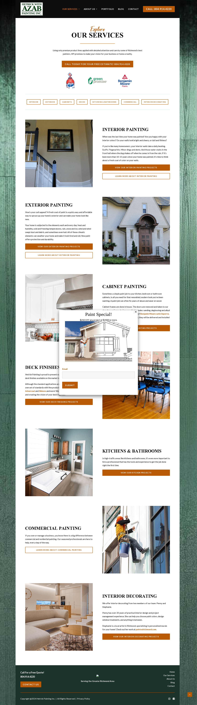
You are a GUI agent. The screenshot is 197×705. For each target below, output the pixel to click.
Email (65, 369)
